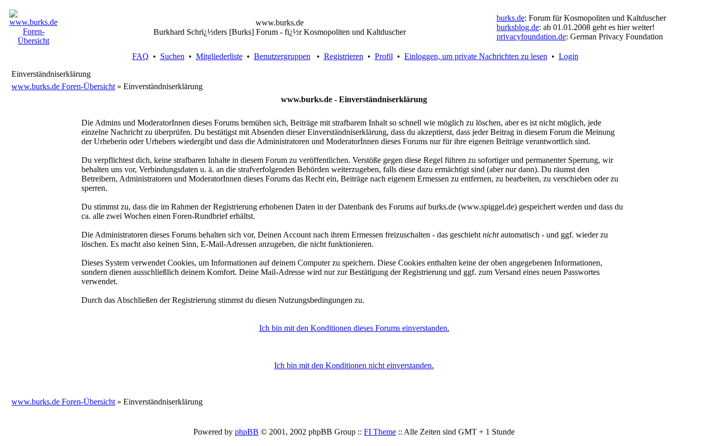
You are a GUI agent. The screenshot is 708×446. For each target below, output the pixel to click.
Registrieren (343, 56)
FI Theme (380, 431)
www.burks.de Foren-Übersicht (63, 86)
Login (568, 56)
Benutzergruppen (282, 56)
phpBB (247, 431)
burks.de (511, 17)
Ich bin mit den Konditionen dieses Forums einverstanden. (354, 328)
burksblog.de (518, 27)
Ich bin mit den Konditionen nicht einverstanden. (354, 365)
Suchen (172, 56)
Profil (384, 56)
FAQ (140, 56)
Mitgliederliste (219, 56)
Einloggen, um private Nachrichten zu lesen (475, 56)
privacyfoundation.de (531, 36)
